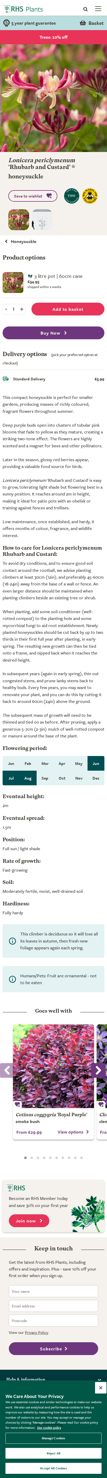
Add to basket (67, 309)
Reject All (53, 1453)
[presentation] (98, 1070)
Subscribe (51, 1348)
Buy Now (51, 333)
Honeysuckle (23, 241)
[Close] (100, 1388)
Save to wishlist (28, 196)
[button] (25, 1157)
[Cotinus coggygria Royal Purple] (53, 1066)
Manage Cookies (53, 1438)
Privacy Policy (36, 1332)
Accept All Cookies (53, 1468)
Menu (97, 8)
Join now (26, 1220)
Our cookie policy (49, 1427)
